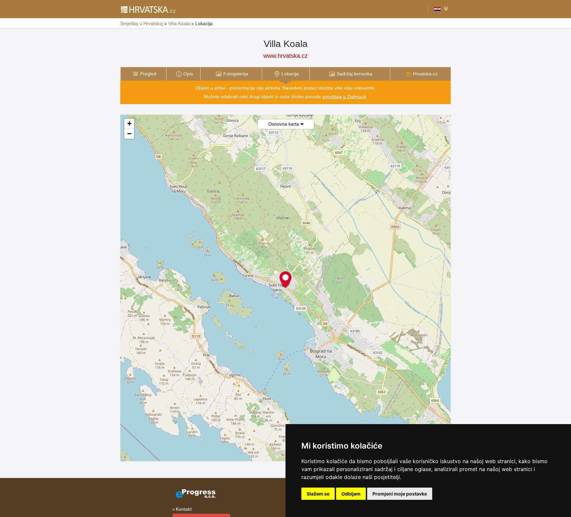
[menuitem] (143, 74)
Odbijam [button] (351, 494)
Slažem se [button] (318, 494)
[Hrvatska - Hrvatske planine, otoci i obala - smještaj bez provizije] (147, 9)
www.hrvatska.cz (285, 56)
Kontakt (184, 509)
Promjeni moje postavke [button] (399, 494)
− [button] (129, 134)
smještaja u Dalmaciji (344, 96)
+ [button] (129, 123)
